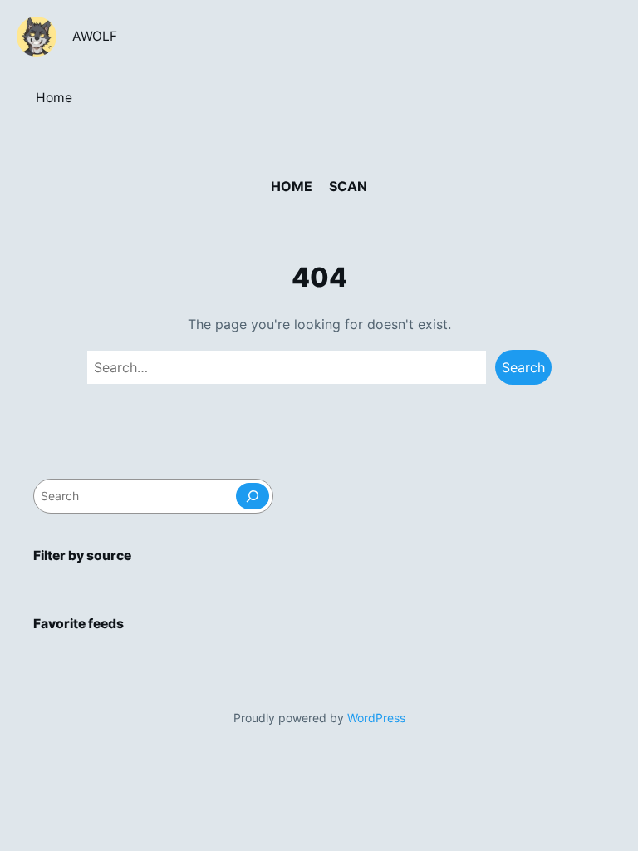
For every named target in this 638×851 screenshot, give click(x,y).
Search (523, 367)
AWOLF (94, 36)
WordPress (376, 718)
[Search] (252, 496)
